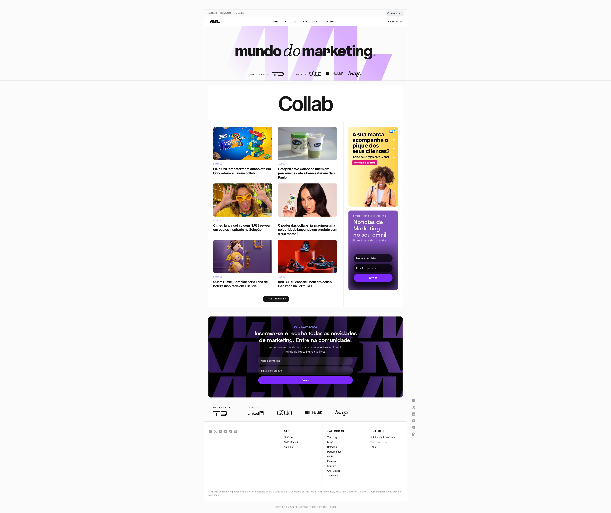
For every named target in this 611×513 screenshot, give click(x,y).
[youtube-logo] (226, 431)
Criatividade (333, 470)
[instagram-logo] (210, 431)
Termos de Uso (378, 442)
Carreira (331, 465)
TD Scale (239, 12)
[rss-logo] (231, 431)
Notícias (288, 437)
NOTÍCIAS (290, 22)
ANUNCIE (330, 22)
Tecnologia (333, 475)
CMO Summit (291, 442)
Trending (332, 437)
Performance (334, 451)
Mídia (330, 456)
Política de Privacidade (382, 437)
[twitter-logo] (215, 431)
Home (275, 22)
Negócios (332, 442)
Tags (373, 446)
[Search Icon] (395, 13)
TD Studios (225, 12)
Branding (332, 446)
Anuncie (288, 446)
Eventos (212, 12)
